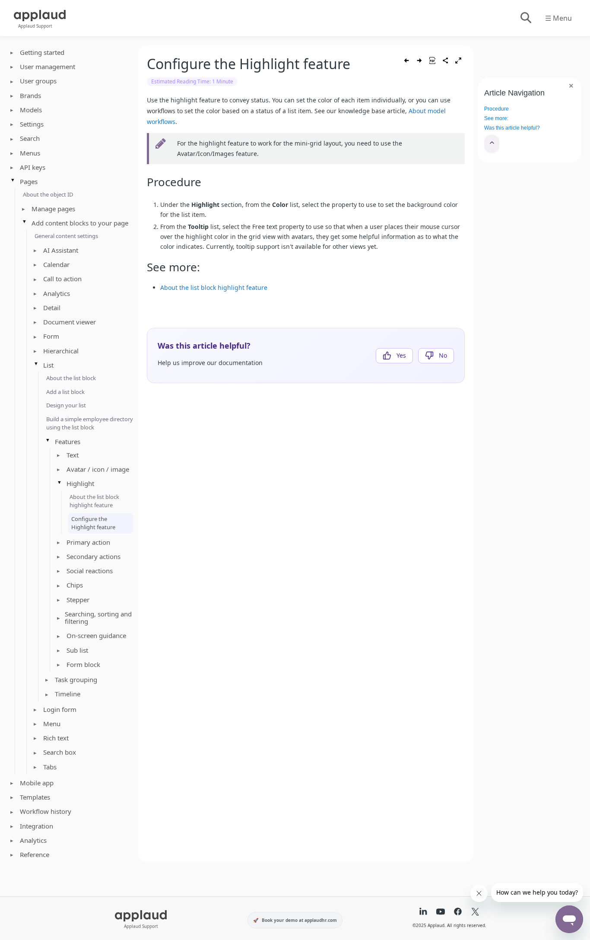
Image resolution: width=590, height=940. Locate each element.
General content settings (66, 236)
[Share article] (445, 60)
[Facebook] (458, 912)
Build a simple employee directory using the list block (89, 423)
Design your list (66, 405)
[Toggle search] (525, 18)
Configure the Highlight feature (93, 523)
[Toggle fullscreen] (458, 60)
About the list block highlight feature (94, 501)
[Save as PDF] (432, 60)
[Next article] (419, 60)
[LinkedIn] (423, 912)
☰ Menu (558, 18)
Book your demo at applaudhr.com (299, 920)
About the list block (71, 378)
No (443, 355)
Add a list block (65, 392)
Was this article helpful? (512, 127)
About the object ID (48, 194)
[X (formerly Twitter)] (475, 912)
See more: (496, 118)
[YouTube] (440, 912)
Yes (401, 355)
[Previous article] (406, 60)
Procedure (496, 108)
